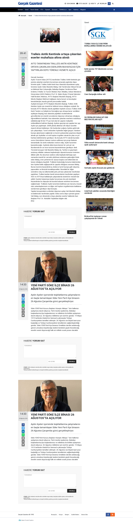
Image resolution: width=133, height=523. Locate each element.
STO (41, 9)
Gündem (20, 9)
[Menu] (114, 10)
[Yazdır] (23, 80)
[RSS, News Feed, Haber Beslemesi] (112, 514)
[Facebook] (23, 64)
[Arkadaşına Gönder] (23, 77)
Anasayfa (54, 514)
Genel (26, 9)
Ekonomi (54, 9)
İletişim (67, 514)
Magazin (83, 9)
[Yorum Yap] (23, 84)
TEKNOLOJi (63, 9)
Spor (69, 9)
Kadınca (75, 9)
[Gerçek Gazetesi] (30, 3)
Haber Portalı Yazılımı (27, 520)
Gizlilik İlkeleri (75, 514)
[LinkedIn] (23, 70)
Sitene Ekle (84, 514)
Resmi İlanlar (34, 9)
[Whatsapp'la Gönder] (23, 74)
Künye (61, 514)
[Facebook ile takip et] (109, 3)
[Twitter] (23, 67)
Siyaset (47, 9)
